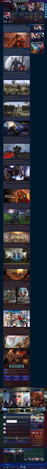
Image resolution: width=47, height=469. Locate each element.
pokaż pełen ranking (20, 448)
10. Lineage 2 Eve (5, 460)
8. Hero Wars (4, 458)
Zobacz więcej (5, 442)
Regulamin (36, 464)
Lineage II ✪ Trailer (13, 388)
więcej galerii (41, 388)
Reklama (25, 464)
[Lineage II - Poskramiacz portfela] (37, 40)
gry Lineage (23, 50)
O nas (27, 464)
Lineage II (33, 390)
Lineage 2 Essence (22, 331)
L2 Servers (10, 246)
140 (9, 433)
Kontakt (43, 464)
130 (11, 433)
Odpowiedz (15, 433)
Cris (24, 450)
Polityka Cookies (39, 464)
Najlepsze (26, 414)
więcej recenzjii (42, 24)
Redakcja (29, 464)
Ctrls (24, 452)
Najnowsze (28, 414)
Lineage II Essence (6, 330)
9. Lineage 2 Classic (5, 459)
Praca (34, 464)
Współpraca (32, 464)
